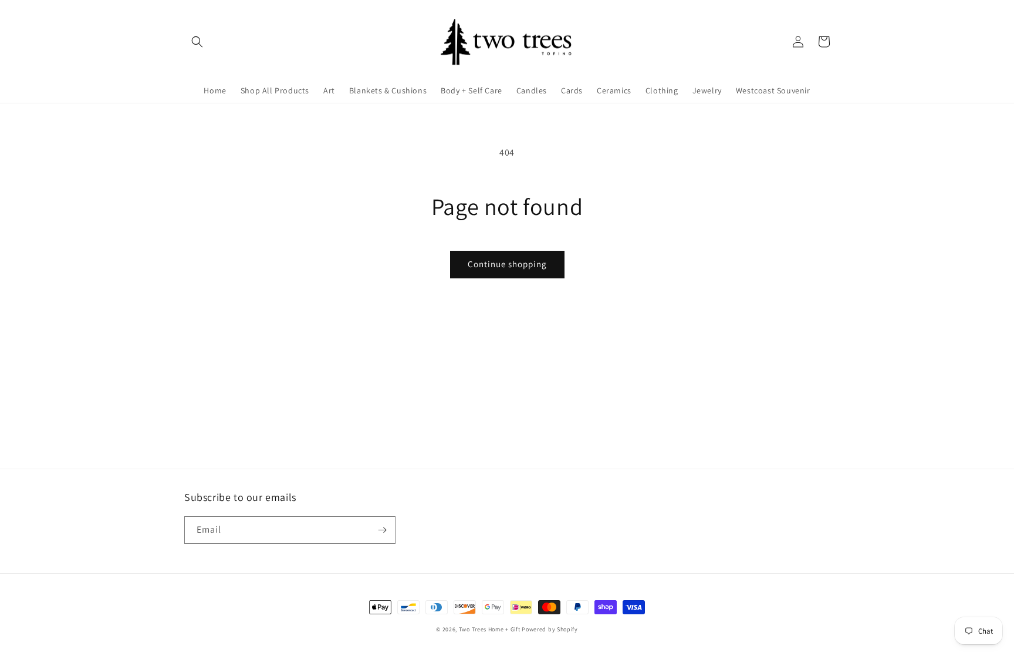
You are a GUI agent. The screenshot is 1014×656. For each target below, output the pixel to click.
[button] (197, 42)
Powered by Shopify (550, 629)
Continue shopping (507, 264)
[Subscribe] (382, 530)
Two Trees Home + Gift (489, 629)
